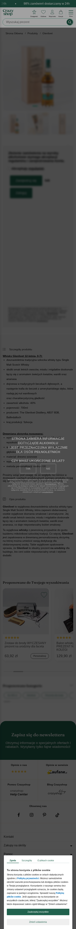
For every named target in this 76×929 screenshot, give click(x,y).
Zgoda (13, 860)
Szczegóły (27, 860)
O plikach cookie (45, 860)
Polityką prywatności (28, 878)
